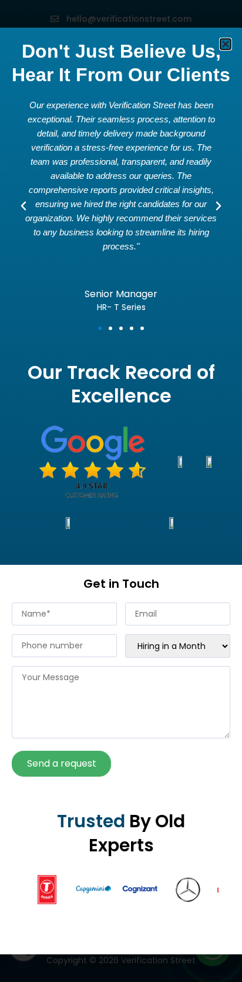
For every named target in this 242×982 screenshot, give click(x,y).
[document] (121, 491)
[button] (225, 44)
